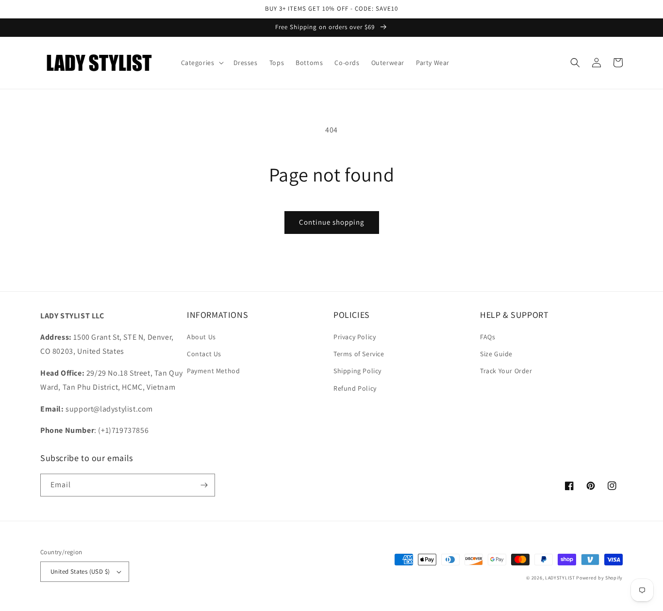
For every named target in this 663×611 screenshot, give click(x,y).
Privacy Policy (354, 336)
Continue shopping (332, 222)
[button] (201, 62)
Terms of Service (358, 353)
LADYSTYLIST (560, 578)
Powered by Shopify (599, 578)
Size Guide (496, 353)
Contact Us (204, 353)
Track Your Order (506, 370)
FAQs (487, 336)
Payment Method (213, 370)
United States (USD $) (80, 571)
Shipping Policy (357, 370)
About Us (201, 336)
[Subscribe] (204, 485)
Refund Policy (355, 388)
